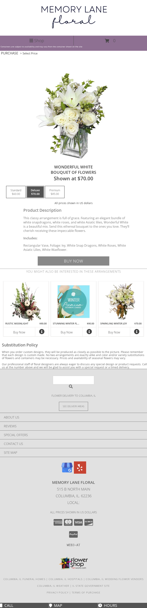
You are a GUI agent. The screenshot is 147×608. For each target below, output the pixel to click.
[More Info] (42, 332)
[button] (110, 40)
